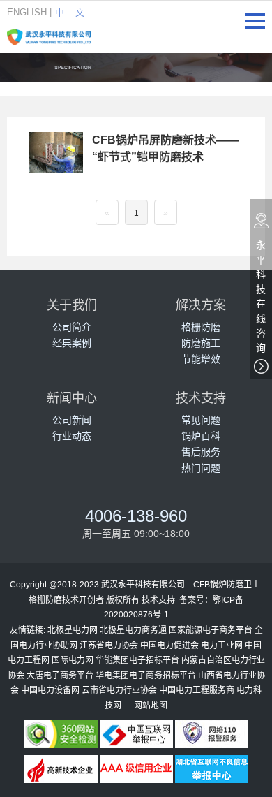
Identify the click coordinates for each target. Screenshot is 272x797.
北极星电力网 (72, 629)
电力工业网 (222, 644)
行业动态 (71, 435)
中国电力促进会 (169, 644)
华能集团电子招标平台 (137, 659)
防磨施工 (200, 342)
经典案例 (71, 342)
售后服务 (200, 451)
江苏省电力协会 (109, 644)
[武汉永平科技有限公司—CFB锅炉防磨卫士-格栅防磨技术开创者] (49, 34)
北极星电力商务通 (133, 629)
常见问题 (200, 419)
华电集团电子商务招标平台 (146, 674)
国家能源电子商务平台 (210, 629)
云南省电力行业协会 (119, 689)
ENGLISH (27, 12)
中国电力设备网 (50, 689)
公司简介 (71, 326)
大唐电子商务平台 (60, 674)
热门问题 (200, 467)
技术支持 (158, 599)
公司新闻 (71, 419)
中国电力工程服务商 (196, 689)
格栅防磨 (200, 326)
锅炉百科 (200, 435)
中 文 (69, 12)
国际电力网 (72, 659)
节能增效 (200, 358)
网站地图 (150, 704)
